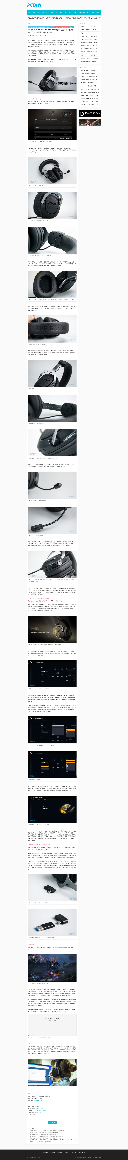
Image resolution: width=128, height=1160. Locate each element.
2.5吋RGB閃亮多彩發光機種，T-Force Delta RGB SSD (90, 89)
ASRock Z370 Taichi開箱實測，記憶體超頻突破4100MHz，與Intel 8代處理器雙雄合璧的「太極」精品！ (90, 76)
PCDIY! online (40, 1108)
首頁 (29, 12)
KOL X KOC (82, 12)
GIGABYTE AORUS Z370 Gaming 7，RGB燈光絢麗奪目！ (90, 101)
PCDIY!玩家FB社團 (41, 1110)
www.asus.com (38, 1100)
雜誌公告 (59, 1152)
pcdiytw (39, 1112)
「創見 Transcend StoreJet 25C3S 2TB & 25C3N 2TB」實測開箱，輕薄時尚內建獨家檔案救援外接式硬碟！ (90, 73)
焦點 (34, 12)
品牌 (66, 12)
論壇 (98, 12)
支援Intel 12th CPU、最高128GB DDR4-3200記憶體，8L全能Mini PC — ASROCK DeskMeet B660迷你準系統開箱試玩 (90, 55)
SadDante (30, 1037)
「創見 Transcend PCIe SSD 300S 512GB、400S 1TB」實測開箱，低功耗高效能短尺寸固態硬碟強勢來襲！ (90, 26)
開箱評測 (71, 27)
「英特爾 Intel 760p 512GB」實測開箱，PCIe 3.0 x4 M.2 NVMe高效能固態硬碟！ (90, 104)
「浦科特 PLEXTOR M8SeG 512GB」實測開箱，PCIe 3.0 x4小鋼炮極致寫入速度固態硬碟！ (90, 98)
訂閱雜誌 (45, 1152)
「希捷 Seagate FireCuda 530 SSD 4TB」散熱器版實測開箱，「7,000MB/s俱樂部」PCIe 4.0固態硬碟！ (90, 39)
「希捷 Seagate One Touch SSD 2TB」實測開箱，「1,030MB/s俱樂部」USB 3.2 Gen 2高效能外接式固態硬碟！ (90, 36)
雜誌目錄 (52, 1152)
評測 (43, 12)
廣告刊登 (67, 1152)
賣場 (61, 12)
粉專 (93, 12)
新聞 (47, 12)
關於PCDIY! (82, 1152)
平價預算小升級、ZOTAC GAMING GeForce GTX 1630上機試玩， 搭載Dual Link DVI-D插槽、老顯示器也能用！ (90, 45)
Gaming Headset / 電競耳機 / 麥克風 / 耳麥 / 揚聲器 (41, 27)
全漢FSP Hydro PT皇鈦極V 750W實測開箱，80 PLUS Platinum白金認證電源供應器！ (90, 70)
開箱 (38, 12)
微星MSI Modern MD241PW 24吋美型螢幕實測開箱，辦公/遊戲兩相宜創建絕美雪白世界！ (90, 95)
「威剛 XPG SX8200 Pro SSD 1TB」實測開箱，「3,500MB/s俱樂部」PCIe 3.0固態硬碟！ (90, 33)
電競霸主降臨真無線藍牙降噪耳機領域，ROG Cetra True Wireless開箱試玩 (90, 42)
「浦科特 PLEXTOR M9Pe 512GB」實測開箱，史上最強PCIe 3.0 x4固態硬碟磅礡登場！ (90, 79)
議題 (52, 12)
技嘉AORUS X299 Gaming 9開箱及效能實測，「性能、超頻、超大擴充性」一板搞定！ (90, 92)
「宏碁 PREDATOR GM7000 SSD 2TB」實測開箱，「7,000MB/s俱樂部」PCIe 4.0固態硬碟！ (90, 30)
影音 (88, 12)
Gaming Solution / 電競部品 (61, 27)
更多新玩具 (52, 1122)
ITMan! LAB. (72, 12)
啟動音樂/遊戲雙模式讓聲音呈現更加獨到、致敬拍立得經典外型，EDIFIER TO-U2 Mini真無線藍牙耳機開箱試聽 (90, 61)
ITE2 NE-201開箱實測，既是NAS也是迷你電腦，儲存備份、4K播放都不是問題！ (90, 86)
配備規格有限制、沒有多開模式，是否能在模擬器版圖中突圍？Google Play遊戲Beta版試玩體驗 (90, 58)
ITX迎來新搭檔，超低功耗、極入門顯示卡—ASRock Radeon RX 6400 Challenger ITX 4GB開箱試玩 (90, 48)
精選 (57, 12)
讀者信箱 (74, 1152)
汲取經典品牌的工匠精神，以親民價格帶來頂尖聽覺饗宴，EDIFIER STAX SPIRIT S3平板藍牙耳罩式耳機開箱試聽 (90, 51)
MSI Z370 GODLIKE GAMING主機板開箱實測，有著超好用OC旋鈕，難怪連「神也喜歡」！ (90, 82)
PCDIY (39, 1114)
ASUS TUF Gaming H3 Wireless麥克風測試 (41, 1037)
